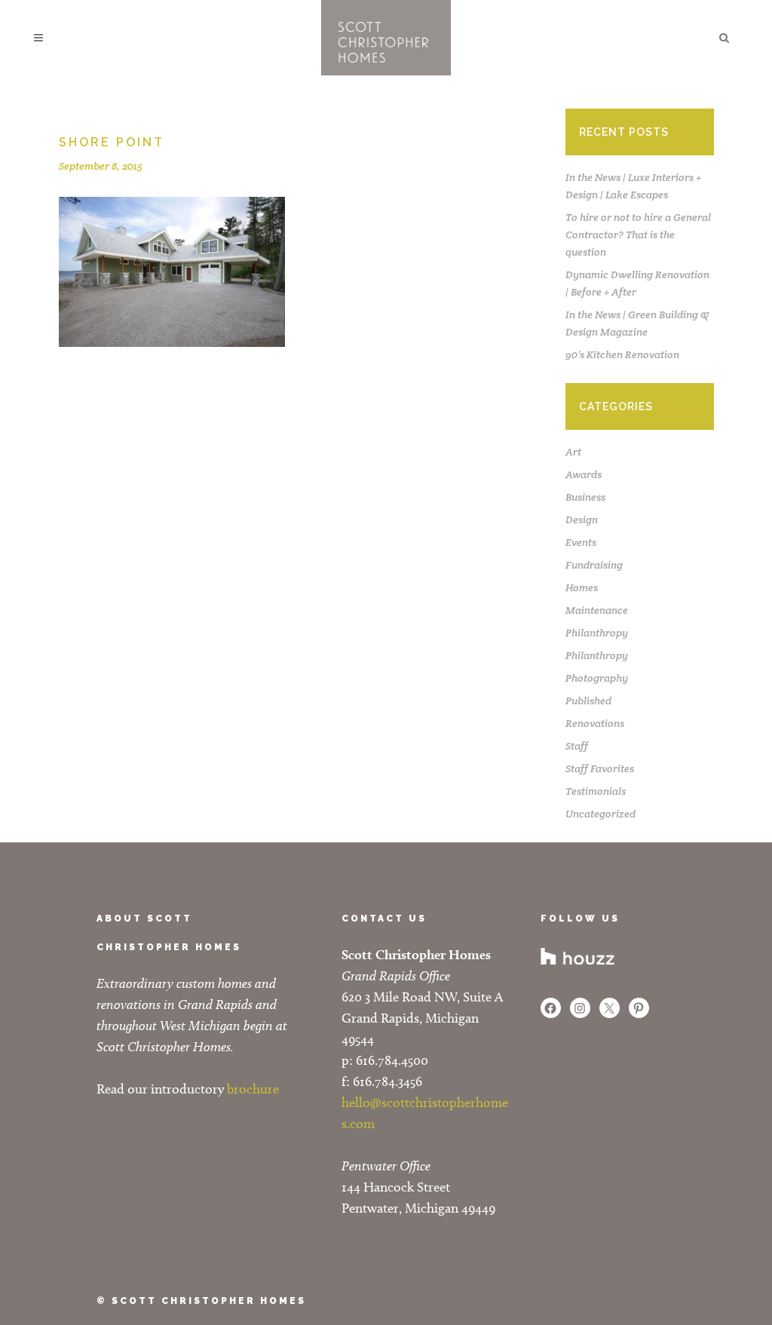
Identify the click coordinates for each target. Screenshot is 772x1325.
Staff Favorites (599, 768)
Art (573, 452)
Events (580, 542)
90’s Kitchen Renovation (622, 354)
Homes (581, 587)
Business (585, 497)
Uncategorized (600, 813)
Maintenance (596, 610)
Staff (576, 746)
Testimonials (595, 791)
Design (581, 519)
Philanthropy (596, 632)
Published (588, 700)
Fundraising (594, 565)
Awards (583, 474)
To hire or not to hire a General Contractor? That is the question (638, 234)
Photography (596, 678)
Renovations (594, 723)
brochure (253, 1089)
